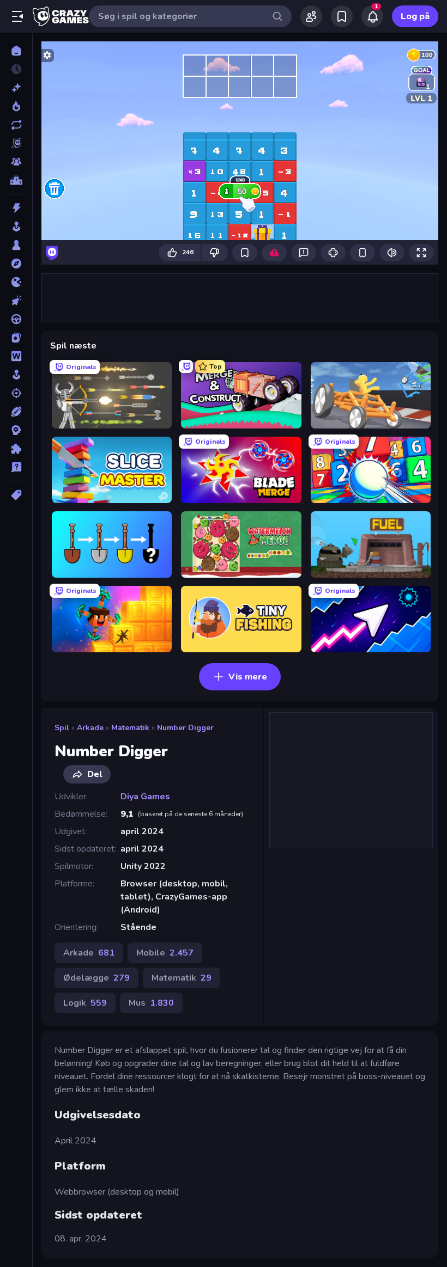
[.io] (16, 282)
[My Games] (342, 16)
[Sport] (16, 411)
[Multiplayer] (16, 161)
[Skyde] (16, 393)
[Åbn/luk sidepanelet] (17, 16)
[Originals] (16, 143)
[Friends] (311, 16)
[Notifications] (372, 16)
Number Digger (185, 728)
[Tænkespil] (16, 448)
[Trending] (16, 106)
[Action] (16, 208)
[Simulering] (16, 374)
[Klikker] (16, 300)
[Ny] (16, 87)
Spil (62, 728)
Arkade (90, 728)
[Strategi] (16, 430)
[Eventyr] (16, 263)
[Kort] (16, 337)
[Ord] (16, 356)
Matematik (130, 728)
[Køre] (16, 319)
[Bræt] (16, 245)
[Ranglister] (16, 180)
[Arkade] (16, 226)
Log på (415, 16)
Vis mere (247, 677)
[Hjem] (16, 50)
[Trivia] (16, 467)
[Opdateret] (16, 124)
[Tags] (16, 495)
